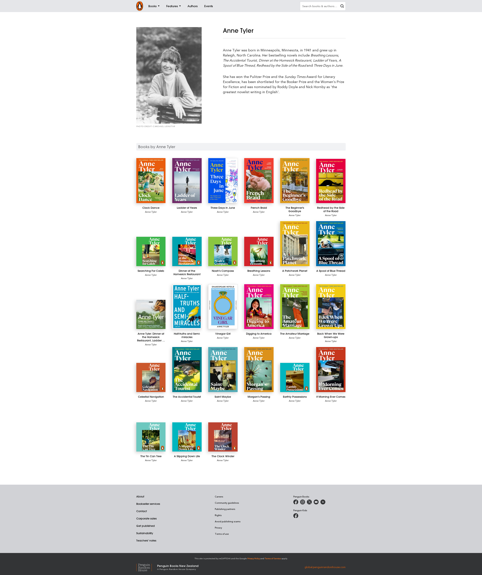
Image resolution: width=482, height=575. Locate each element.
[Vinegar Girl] (222, 306)
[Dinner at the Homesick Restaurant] (186, 251)
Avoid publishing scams (227, 521)
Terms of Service (273, 558)
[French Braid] (258, 180)
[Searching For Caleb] (150, 251)
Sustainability (144, 533)
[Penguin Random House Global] (146, 567)
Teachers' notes (146, 540)
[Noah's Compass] (222, 251)
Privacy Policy (253, 558)
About (140, 496)
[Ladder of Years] (186, 180)
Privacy (218, 527)
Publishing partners (225, 509)
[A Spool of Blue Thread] (330, 243)
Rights (218, 515)
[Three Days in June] (222, 180)
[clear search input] (342, 6)
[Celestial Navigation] (150, 377)
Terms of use (222, 533)
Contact (141, 511)
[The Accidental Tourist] (186, 369)
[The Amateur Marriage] (294, 306)
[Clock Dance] (150, 180)
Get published (145, 526)
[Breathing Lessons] (258, 251)
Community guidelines (227, 502)
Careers (219, 496)
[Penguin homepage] (139, 6)
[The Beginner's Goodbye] (294, 180)
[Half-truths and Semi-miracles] (186, 306)
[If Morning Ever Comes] (330, 369)
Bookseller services (148, 504)
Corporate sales (146, 518)
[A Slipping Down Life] (186, 437)
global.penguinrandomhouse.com (325, 567)
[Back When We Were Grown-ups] (330, 306)
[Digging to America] (258, 306)
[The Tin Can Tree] (150, 437)
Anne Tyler (151, 211)
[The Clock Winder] (222, 437)
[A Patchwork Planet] (294, 243)
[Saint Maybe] (222, 369)
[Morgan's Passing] (258, 369)
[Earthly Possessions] (294, 377)
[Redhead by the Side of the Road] (330, 181)
